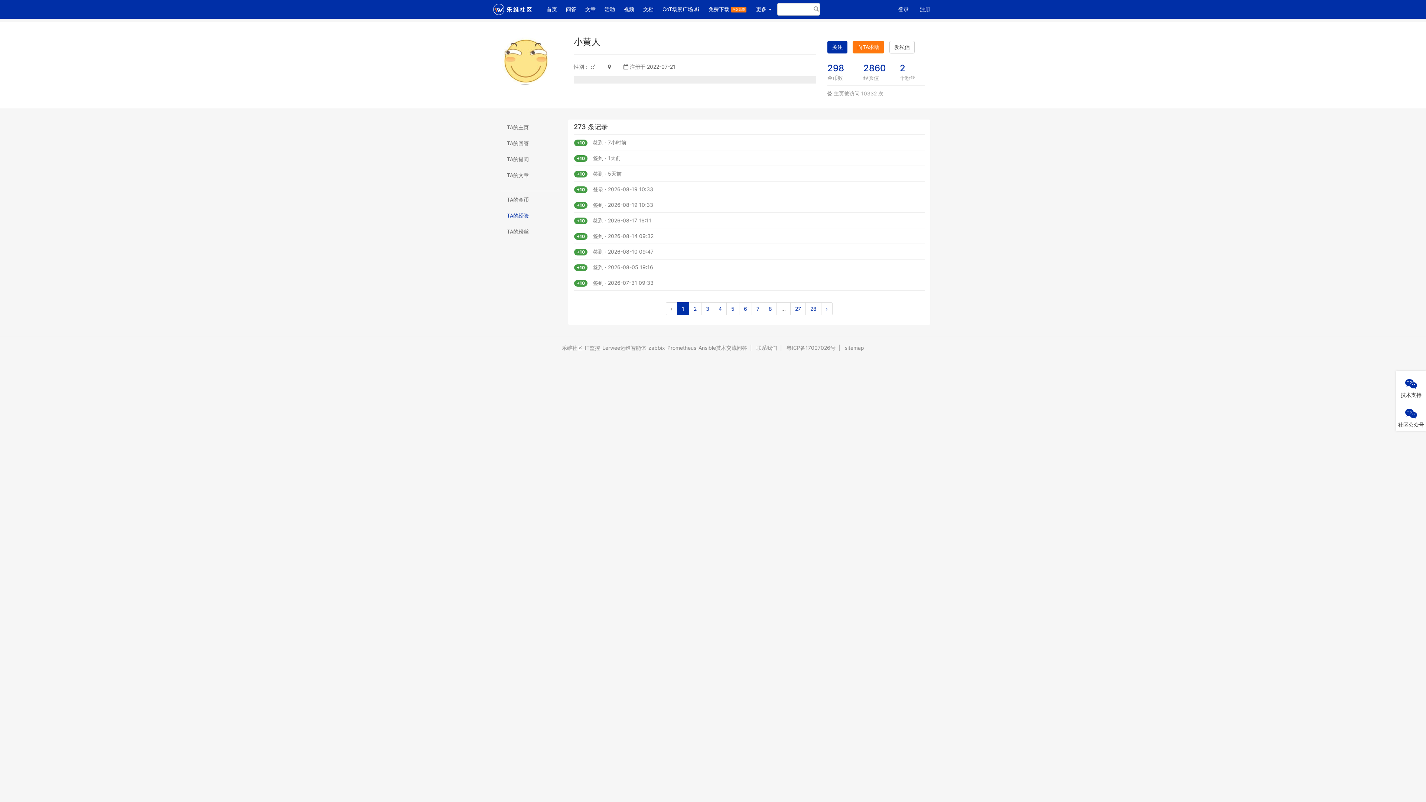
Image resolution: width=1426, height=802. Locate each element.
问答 (571, 9)
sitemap (854, 348)
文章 (590, 9)
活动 (610, 9)
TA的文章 (518, 175)
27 (798, 309)
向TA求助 (868, 47)
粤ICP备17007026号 (811, 348)
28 (813, 309)
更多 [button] (762, 9)
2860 (874, 68)
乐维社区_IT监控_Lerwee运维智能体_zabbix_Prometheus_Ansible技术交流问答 (654, 348)
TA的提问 (518, 159)
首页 (554, 9)
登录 (903, 9)
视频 (629, 9)
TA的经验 (518, 215)
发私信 (902, 47)
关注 (837, 47)
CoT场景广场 (677, 9)
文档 (648, 9)
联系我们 (766, 348)
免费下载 (720, 9)
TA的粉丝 (518, 231)
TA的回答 (518, 143)
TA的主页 (518, 127)
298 (835, 68)
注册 (925, 9)
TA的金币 (518, 199)
